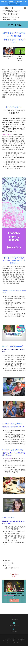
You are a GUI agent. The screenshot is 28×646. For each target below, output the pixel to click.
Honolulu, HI (14, 631)
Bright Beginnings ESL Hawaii (11, 11)
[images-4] (14, 409)
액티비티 (7, 565)
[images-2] (8, 329)
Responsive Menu (25, 8)
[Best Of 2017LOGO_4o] (19, 329)
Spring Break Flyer (14, 4)
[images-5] (14, 505)
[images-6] (14, 486)
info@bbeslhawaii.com (14, 625)
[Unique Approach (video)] (19, 51)
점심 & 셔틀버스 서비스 (12, 568)
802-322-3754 (14, 619)
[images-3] (14, 387)
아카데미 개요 (9, 563)
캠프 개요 (7, 560)
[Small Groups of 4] (8, 51)
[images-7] (14, 335)
